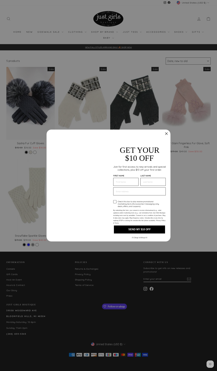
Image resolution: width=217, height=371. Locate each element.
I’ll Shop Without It (139, 241)
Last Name (145, 172)
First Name (118, 172)
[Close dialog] (166, 129)
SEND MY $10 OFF (139, 233)
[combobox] (119, 197)
